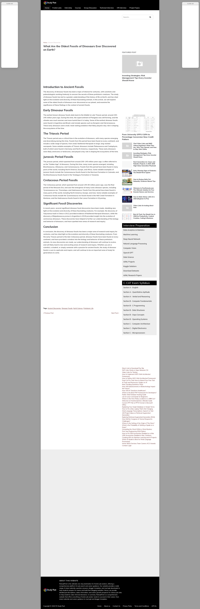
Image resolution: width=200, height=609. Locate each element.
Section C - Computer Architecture (136, 324)
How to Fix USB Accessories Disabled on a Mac (138, 433)
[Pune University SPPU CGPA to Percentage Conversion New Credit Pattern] (139, 123)
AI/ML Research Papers (132, 275)
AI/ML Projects (129, 262)
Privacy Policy (127, 606)
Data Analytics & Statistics (133, 230)
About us (107, 606)
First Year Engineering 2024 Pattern (134, 431)
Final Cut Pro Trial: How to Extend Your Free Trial (138, 380)
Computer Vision (129, 248)
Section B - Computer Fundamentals (137, 301)
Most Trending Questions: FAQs (132, 384)
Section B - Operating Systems (135, 319)
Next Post (114, 313)
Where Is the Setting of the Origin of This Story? (138, 423)
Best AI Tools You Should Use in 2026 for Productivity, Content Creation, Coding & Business (144, 216)
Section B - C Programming (134, 305)
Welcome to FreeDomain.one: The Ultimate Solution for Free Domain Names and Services (143, 190)
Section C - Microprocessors (134, 333)
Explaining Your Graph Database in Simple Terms (138, 407)
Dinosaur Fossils (67, 308)
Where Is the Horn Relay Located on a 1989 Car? (138, 399)
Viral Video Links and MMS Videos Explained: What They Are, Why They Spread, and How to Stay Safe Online (144, 146)
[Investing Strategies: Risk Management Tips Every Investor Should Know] (139, 64)
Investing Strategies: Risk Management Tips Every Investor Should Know (137, 78)
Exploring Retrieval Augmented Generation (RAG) (138, 417)
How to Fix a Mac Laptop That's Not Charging (137, 409)
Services (134, 443)
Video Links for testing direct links (143, 206)
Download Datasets (131, 271)
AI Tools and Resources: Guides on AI (134, 382)
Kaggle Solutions (129, 266)
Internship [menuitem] (68, 8)
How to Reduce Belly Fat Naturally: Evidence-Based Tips (144, 180)
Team (139, 443)
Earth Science (78, 308)
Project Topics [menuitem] (134, 8)
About (129, 443)
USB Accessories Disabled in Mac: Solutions (136, 435)
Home (45, 42)
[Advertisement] (81, 27)
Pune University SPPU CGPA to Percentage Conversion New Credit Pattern (138, 137)
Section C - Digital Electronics (134, 328)
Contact (124, 446)
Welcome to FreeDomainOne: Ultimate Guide (137, 401)
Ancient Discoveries (54, 42)
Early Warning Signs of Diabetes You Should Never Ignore (144, 171)
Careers (143, 443)
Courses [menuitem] (78, 8)
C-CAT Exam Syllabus (136, 282)
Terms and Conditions (141, 606)
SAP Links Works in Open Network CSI (135, 370)
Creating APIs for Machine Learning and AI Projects (139, 437)
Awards (153, 443)
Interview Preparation (136, 225)
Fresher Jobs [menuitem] (56, 8)
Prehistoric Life (88, 308)
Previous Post (49, 313)
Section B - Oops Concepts (133, 315)
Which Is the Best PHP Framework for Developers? (139, 393)
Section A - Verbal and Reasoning (136, 296)
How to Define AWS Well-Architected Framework (139, 378)
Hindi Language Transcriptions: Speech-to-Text (137, 411)
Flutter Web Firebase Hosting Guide (134, 395)
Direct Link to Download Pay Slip (133, 368)
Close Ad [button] (9, 3)
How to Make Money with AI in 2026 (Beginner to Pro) (144, 198)
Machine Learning (130, 234)
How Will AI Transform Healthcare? (134, 391)
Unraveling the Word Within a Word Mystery (137, 429)
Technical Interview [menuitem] (107, 8)
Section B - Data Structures (134, 310)
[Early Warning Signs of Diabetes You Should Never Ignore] (127, 173)
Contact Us (116, 606)
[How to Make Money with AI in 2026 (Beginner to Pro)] (127, 199)
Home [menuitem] (47, 8)
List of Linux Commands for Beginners (135, 397)
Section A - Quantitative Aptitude (136, 292)
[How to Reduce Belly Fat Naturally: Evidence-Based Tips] (127, 181)
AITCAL (154, 606)
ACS (148, 443)
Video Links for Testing (129, 372)
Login (129, 446)
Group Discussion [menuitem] (90, 8)
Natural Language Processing (135, 243)
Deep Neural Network (131, 239)
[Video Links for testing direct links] (127, 208)
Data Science (128, 257)
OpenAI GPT (128, 253)
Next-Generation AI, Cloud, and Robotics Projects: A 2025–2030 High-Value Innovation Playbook (144, 164)
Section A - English (130, 287)
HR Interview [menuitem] (121, 8)
